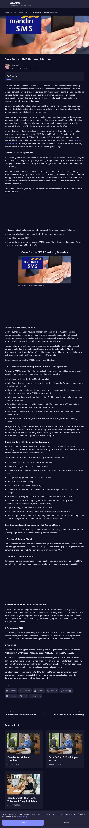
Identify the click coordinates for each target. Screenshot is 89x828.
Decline (66, 823)
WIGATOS (15, 2)
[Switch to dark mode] (82, 4)
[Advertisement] (44, 211)
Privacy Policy (22, 816)
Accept (23, 823)
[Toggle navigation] (6, 4)
